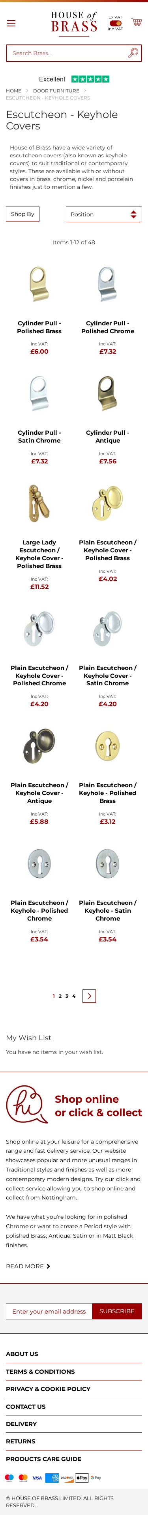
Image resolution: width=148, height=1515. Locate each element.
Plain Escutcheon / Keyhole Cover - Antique (39, 793)
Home (14, 91)
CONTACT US (26, 1406)
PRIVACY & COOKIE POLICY (48, 1389)
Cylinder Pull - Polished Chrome (107, 327)
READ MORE (25, 1266)
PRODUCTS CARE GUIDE (43, 1459)
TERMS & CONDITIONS (40, 1371)
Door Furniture (57, 91)
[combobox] (67, 53)
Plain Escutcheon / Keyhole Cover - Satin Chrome (108, 675)
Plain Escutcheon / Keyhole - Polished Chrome (39, 910)
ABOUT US (22, 1354)
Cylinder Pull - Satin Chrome (39, 436)
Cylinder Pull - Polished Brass (39, 327)
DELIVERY (21, 1424)
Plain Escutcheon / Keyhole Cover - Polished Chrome (39, 675)
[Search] (133, 53)
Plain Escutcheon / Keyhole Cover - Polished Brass (108, 550)
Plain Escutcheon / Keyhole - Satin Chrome (108, 910)
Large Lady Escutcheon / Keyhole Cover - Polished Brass (39, 554)
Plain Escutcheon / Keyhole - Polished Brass (108, 793)
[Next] (89, 996)
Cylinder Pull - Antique (107, 436)
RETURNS (21, 1441)
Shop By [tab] (22, 214)
